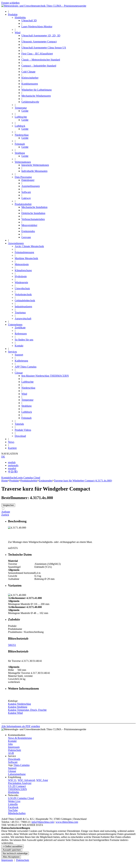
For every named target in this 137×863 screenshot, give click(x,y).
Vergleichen (8, 505)
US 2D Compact (17, 786)
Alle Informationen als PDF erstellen (20, 726)
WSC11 (12, 780)
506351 (12, 645)
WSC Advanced (26, 780)
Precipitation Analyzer (19, 783)
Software (13, 762)
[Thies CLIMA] (43, 5)
